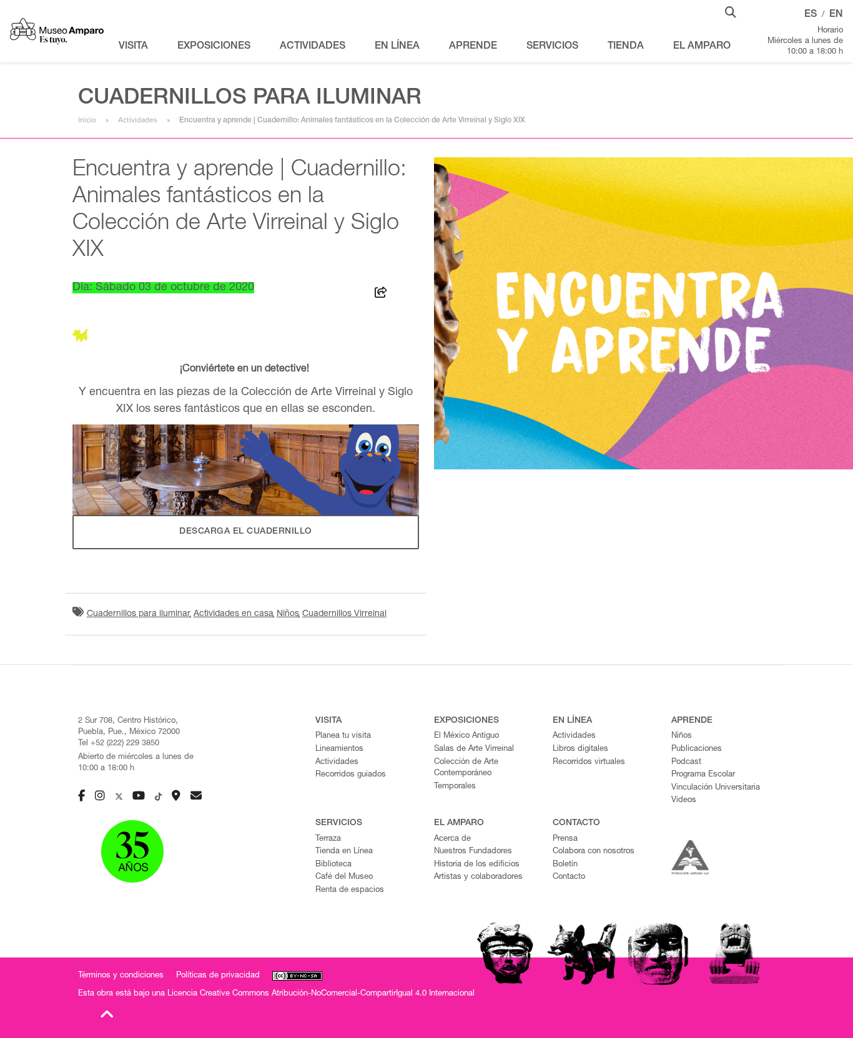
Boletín (565, 865)
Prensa (565, 839)
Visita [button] (133, 47)
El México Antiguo (466, 736)
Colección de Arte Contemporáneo (466, 768)
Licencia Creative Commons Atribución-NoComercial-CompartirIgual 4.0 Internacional (321, 994)
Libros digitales (580, 749)
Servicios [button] (552, 47)
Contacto (569, 877)
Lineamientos (339, 749)
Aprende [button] (473, 47)
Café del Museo (344, 877)
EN (836, 15)
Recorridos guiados (350, 775)
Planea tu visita (343, 736)
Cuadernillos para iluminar (138, 614)
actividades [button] (312, 47)
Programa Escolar (703, 775)
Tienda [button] (626, 47)
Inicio (87, 119)
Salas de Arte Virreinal (474, 749)
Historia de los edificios (477, 865)
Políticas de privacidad (218, 976)
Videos (683, 800)
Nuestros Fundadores (473, 852)
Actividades (137, 119)
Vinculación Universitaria (715, 788)
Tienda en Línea (344, 852)
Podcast (686, 762)
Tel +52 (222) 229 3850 (118, 744)
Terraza (328, 839)
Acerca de (452, 839)
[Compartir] (380, 294)
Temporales (455, 787)
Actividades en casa (234, 614)
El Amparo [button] (702, 47)
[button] (730, 11)
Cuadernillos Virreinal (344, 614)
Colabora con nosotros (593, 852)
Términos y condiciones (121, 976)
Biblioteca (333, 865)
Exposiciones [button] (213, 47)
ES (810, 15)
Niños (288, 614)
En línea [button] (397, 47)
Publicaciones (696, 749)
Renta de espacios (349, 890)
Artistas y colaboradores (478, 877)
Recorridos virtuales (589, 762)
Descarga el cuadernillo (245, 531)
